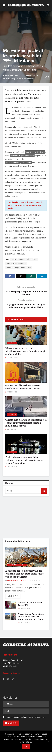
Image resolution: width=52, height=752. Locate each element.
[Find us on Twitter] (8, 679)
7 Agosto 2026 (12, 392)
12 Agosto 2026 (12, 358)
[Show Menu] (4, 5)
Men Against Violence (16, 263)
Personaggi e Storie (16, 565)
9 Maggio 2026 (24, 609)
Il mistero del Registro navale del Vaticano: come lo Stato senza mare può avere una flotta (24, 573)
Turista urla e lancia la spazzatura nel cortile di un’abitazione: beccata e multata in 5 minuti (26, 423)
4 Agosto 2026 (12, 467)
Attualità (6, 79)
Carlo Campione (11, 75)
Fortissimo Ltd (10, 654)
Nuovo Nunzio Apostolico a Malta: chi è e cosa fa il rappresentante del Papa (31, 616)
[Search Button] (48, 5)
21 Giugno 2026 (33, 580)
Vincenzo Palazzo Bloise (16, 580)
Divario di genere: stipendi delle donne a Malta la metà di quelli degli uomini (25, 205)
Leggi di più (14, 596)
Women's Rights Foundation (19, 267)
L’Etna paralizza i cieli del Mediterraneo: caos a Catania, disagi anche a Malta (25, 351)
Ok (26, 746)
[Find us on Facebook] (3, 679)
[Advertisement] (26, 517)
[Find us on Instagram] (13, 679)
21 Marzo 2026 (24, 623)
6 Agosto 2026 (12, 429)
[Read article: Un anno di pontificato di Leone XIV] (10, 605)
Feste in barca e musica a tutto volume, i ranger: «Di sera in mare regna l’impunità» (24, 460)
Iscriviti (12, 723)
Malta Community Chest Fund (24, 259)
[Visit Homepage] (26, 5)
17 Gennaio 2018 (29, 75)
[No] (48, 741)
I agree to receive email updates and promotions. (24, 717)
